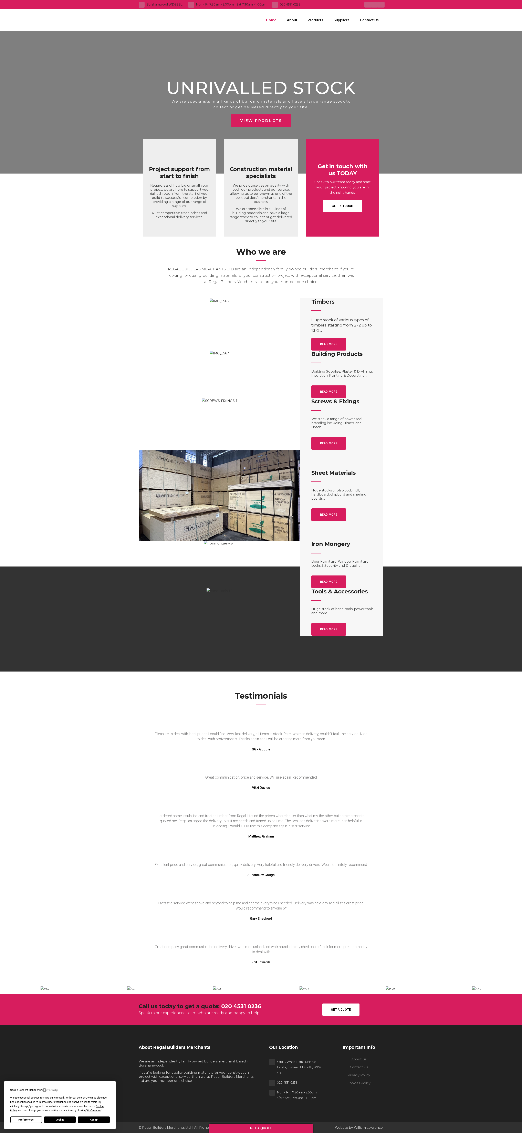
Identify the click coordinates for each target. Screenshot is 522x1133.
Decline (59, 1119)
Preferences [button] (94, 1110)
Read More (328, 344)
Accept (94, 1119)
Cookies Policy (358, 1083)
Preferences (26, 1119)
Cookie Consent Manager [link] (24, 1090)
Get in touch (342, 206)
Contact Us (359, 1067)
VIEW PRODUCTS (261, 120)
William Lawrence (368, 1128)
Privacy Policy (359, 1075)
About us (358, 1059)
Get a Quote (341, 1009)
